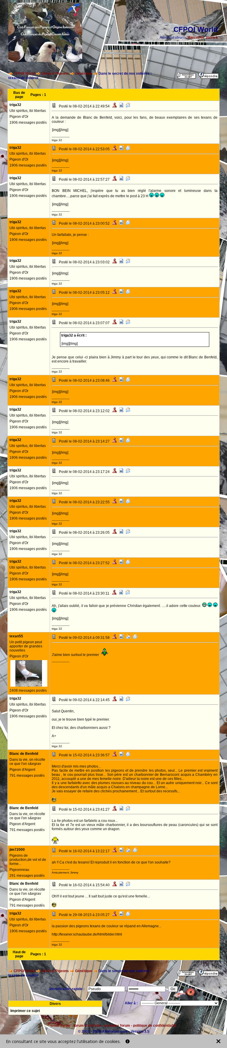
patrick (212, 37)
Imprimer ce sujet (25, 1011)
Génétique (83, 73)
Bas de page (19, 95)
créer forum (61, 1025)
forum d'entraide (87, 1025)
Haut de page (19, 954)
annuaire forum (117, 1025)
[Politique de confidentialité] (127, 1041)
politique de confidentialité (155, 1025)
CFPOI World (24, 73)
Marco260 (195, 37)
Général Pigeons (55, 73)
